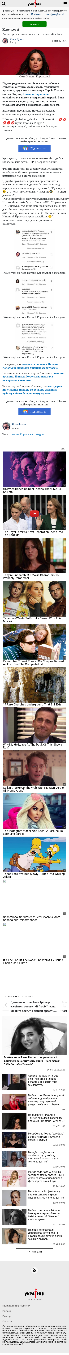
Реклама (6, 1311)
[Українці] (34, 3)
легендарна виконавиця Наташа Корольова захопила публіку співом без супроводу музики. (32, 389)
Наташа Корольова (36, 94)
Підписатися (38, 148)
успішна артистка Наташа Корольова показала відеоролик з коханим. (33, 376)
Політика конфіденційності (16, 1305)
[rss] (34, 1270)
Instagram (39, 434)
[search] (3, 3)
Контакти (7, 1321)
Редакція (7, 1316)
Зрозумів (34, 24)
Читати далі (35, 1251)
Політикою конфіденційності (47, 14)
